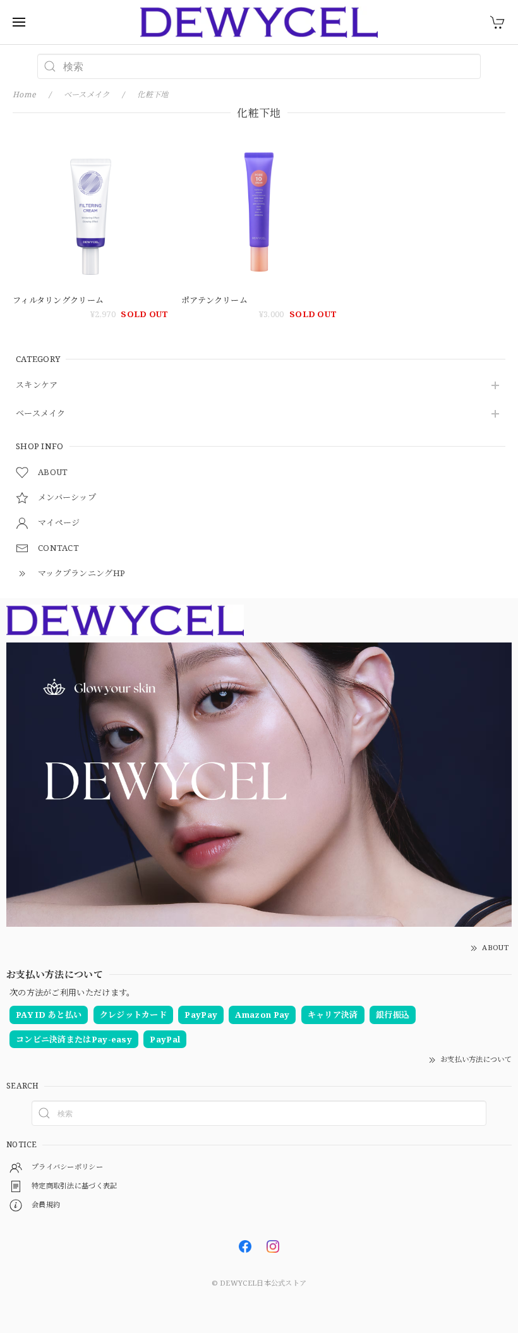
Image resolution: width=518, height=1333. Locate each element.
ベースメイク (41, 414)
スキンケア (37, 385)
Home (24, 94)
